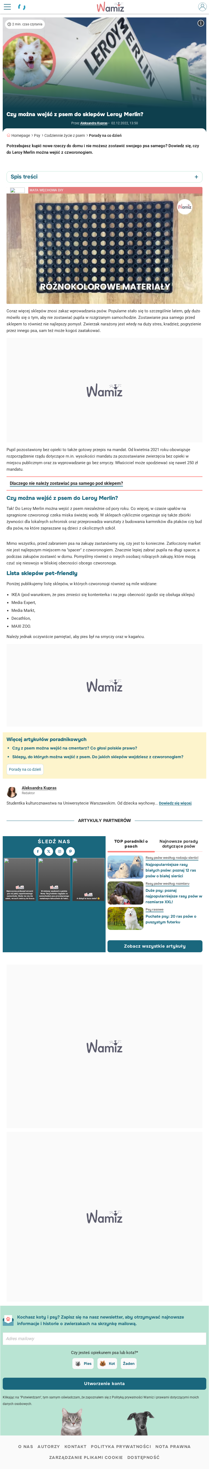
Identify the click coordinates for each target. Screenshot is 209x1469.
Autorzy (49, 1446)
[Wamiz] (113, 7)
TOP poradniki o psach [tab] (131, 844)
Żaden (128, 1363)
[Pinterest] (70, 851)
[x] (48, 851)
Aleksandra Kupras (93, 123)
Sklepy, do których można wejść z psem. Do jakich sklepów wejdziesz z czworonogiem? (97, 757)
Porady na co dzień (105, 135)
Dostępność (143, 1457)
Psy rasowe (154, 909)
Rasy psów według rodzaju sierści (171, 858)
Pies (87, 1363)
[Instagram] (59, 851)
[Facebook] (37, 851)
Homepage (20, 135)
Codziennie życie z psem (64, 135)
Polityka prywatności (121, 1446)
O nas (25, 1446)
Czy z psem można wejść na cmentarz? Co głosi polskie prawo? (74, 748)
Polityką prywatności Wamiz (133, 1397)
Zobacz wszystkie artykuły (155, 946)
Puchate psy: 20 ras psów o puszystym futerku (170, 919)
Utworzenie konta (104, 1383)
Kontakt (75, 1446)
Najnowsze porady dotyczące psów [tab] (178, 844)
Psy (37, 135)
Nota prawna (173, 1446)
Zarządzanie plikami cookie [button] (86, 1457)
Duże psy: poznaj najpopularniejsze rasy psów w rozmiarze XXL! (173, 896)
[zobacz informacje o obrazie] (201, 23)
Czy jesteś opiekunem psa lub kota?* (104, 1352)
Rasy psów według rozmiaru (167, 883)
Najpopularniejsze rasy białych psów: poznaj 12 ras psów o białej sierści (170, 870)
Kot (112, 1363)
